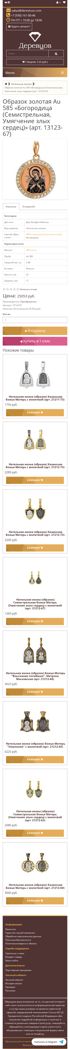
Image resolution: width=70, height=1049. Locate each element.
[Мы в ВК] (5, 2)
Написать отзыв (28, 289)
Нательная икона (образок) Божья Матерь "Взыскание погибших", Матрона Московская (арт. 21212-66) (35, 676)
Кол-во (6, 314)
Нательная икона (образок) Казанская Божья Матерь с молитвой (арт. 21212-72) (35, 533)
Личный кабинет (14, 979)
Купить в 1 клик (36, 341)
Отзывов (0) (28, 206)
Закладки (10, 987)
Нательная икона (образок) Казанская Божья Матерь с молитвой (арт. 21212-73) (35, 465)
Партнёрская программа (18, 970)
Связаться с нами (14, 953)
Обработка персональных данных (23, 936)
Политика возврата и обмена (21, 943)
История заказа (13, 983)
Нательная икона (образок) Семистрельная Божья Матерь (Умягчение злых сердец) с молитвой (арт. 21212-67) (35, 604)
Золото (33, 250)
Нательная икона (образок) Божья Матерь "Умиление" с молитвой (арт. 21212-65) (35, 745)
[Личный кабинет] (58, 2)
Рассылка (10, 990)
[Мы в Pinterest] (9, 2)
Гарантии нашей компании (20, 932)
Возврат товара (13, 956)
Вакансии (10, 929)
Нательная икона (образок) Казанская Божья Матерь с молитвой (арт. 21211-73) (35, 398)
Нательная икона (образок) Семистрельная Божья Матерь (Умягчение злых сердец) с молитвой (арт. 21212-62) (35, 815)
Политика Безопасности (18, 939)
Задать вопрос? (20, 26)
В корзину (36, 330)
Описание (11, 206)
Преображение (28, 301)
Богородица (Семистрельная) (45, 234)
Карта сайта (11, 960)
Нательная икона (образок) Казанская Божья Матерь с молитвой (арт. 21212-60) (35, 886)
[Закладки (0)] (64, 2)
